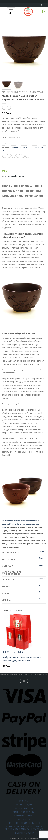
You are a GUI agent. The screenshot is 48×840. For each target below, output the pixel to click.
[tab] (24, 171)
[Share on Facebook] (9, 156)
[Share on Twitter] (13, 156)
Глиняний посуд (16, 147)
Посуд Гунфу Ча (19, 92)
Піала (41, 558)
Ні (39, 572)
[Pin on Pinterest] (23, 156)
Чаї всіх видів (24, 804)
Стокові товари (24, 815)
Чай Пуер (24, 801)
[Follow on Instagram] (22, 681)
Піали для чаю (36, 92)
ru (42, 5)
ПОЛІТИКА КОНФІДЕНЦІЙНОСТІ (24, 823)
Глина (41, 565)
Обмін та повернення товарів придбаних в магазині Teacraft (24, 828)
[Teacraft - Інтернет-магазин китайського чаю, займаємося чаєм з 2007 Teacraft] (28, 11)
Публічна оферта (24, 833)
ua (45, 5)
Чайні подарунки (24, 812)
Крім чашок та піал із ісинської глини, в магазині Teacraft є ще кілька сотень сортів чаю (22, 524)
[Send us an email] (26, 681)
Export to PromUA (14, 652)
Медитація (23, 819)
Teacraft (42, 579)
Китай (41, 551)
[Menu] (3, 12)
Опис (4, 171)
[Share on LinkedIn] (27, 156)
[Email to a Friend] (18, 156)
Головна (6, 92)
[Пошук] (10, 14)
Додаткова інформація (13, 176)
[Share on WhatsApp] (4, 156)
